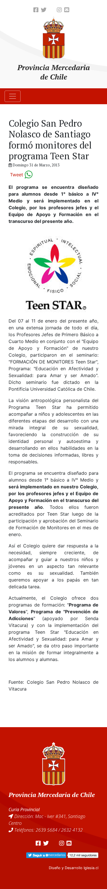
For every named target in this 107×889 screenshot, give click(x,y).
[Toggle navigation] (13, 96)
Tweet (16, 174)
